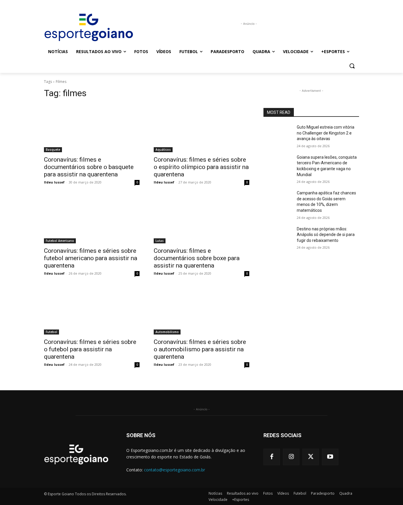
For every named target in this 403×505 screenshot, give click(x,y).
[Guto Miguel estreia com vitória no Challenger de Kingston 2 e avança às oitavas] (277, 134)
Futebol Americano (60, 241)
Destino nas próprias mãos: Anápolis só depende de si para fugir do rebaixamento (326, 235)
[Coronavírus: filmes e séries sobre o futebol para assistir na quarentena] (92, 311)
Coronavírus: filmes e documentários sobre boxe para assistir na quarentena (197, 258)
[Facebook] (271, 457)
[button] (352, 66)
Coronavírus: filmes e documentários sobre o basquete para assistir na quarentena (89, 167)
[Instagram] (291, 457)
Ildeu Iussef (54, 182)
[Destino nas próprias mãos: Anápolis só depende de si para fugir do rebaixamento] (277, 236)
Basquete (53, 149)
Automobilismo (167, 332)
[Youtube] (330, 457)
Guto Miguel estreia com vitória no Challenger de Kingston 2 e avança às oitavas (325, 133)
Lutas (159, 241)
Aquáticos (163, 149)
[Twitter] (310, 457)
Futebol (51, 332)
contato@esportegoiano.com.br (174, 470)
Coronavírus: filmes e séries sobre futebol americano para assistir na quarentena (90, 258)
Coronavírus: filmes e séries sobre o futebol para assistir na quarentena (90, 349)
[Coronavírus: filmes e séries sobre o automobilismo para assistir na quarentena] (201, 311)
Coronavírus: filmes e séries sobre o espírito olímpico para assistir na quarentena (201, 167)
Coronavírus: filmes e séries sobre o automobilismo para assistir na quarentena (200, 349)
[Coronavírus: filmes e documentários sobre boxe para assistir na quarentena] (201, 219)
